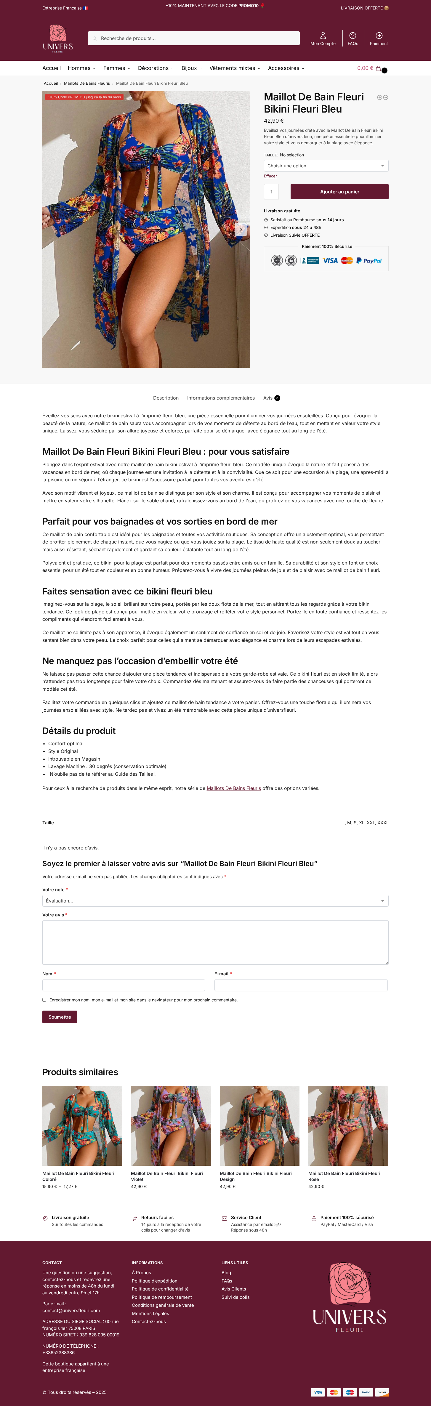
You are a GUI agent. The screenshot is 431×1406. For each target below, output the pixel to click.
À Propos (141, 1272)
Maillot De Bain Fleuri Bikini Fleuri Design (256, 1176)
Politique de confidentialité (160, 1289)
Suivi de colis (236, 1297)
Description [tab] (166, 398)
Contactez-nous (149, 1321)
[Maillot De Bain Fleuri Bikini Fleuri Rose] (348, 1126)
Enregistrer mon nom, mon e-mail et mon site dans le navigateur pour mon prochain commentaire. (143, 999)
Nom (49, 974)
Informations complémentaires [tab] (221, 398)
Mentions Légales (150, 1313)
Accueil (51, 83)
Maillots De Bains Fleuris (87, 83)
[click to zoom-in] (146, 229)
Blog (226, 1272)
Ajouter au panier (339, 192)
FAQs (353, 43)
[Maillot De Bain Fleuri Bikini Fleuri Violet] (171, 1126)
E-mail (223, 974)
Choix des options (82, 1198)
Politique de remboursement (162, 1297)
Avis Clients (234, 1289)
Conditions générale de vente (163, 1305)
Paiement (379, 43)
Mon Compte (323, 43)
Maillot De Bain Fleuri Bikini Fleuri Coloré (78, 1176)
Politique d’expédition (154, 1281)
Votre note (55, 889)
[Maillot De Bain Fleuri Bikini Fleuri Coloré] (82, 1126)
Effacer (270, 176)
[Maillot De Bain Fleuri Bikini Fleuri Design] (386, 97)
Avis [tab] (270, 398)
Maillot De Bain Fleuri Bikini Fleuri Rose (344, 1176)
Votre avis (55, 915)
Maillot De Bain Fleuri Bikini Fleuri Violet (167, 1176)
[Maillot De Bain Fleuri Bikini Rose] (380, 97)
